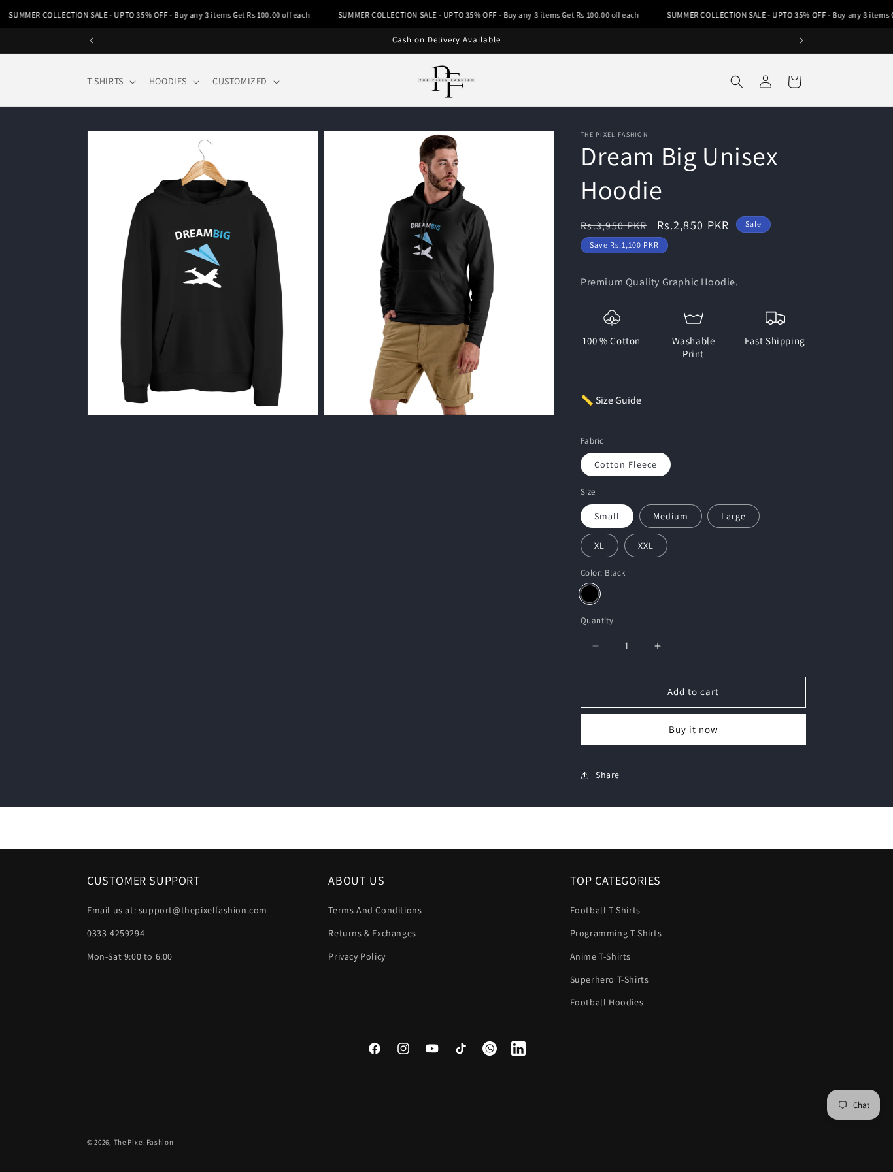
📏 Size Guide (611, 401)
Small (607, 516)
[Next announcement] (801, 40)
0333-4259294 (115, 933)
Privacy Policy (356, 956)
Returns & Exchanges (372, 933)
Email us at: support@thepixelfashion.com (177, 911)
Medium (670, 516)
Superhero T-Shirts (609, 979)
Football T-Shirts (605, 911)
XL (599, 545)
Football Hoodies (607, 1002)
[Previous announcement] (91, 40)
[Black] (590, 594)
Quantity (597, 621)
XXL (646, 545)
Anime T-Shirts (600, 956)
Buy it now (693, 729)
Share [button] (608, 775)
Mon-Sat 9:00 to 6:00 (130, 956)
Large (733, 516)
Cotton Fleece (625, 465)
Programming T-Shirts (616, 933)
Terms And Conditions (375, 911)
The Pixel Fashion (144, 1142)
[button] (110, 81)
